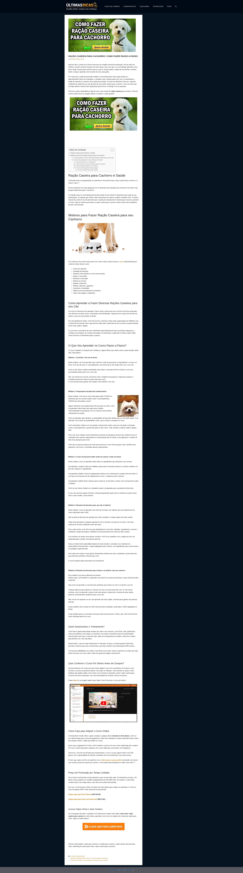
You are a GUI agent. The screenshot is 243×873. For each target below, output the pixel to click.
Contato (122, 870)
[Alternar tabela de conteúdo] (111, 150)
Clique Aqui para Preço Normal (80, 794)
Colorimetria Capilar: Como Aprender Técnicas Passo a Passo (89, 860)
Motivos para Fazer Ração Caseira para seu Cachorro (88, 155)
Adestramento (81, 856)
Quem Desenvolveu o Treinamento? (86, 162)
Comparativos (129, 6)
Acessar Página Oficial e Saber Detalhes (88, 169)
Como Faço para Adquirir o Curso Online (87, 166)
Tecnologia (158, 6)
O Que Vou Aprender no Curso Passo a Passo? (88, 160)
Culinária (73, 856)
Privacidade (129, 870)
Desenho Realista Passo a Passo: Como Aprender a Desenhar (89, 858)
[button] (175, 6)
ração (121, 262)
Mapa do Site (114, 870)
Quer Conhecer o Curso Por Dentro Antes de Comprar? (91, 164)
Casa (169, 6)
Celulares (144, 6)
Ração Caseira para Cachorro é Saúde (83, 153)
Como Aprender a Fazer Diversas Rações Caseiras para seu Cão (94, 157)
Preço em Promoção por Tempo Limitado (87, 168)
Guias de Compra (112, 6)
